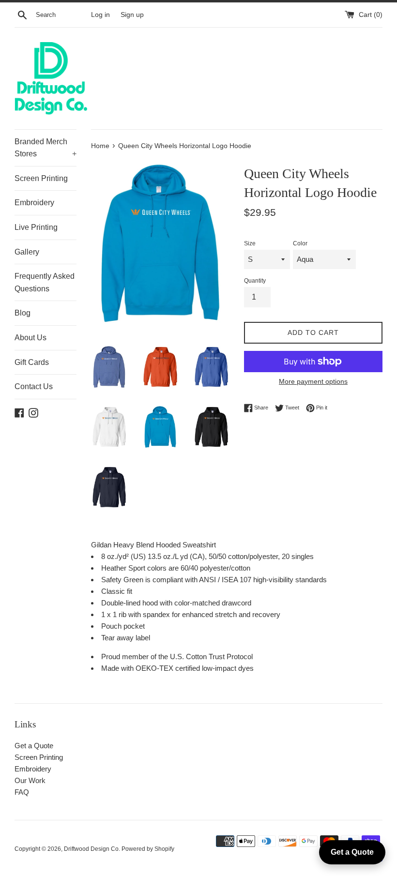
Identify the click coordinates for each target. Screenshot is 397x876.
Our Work (30, 780)
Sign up (132, 14)
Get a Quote (34, 745)
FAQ (22, 792)
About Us (30, 337)
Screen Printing (41, 178)
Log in (100, 14)
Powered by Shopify (148, 849)
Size (250, 243)
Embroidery (34, 202)
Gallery (27, 252)
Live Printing (36, 227)
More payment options (313, 381)
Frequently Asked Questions (45, 282)
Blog (23, 313)
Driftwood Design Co (91, 849)
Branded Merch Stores (45, 147)
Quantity (255, 280)
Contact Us (34, 386)
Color (300, 243)
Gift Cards (32, 362)
